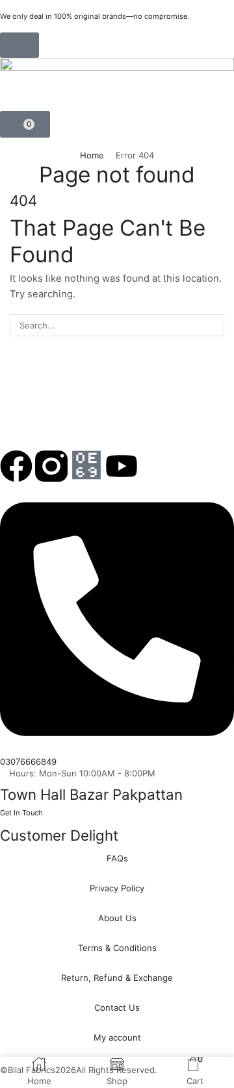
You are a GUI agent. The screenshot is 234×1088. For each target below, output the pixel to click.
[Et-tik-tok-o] (86, 466)
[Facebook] (16, 466)
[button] (19, 45)
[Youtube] (121, 466)
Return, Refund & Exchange (117, 977)
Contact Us (117, 1007)
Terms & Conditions (117, 948)
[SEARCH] (213, 325)
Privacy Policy (117, 888)
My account (117, 1037)
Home (92, 155)
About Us (117, 918)
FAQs (117, 858)
